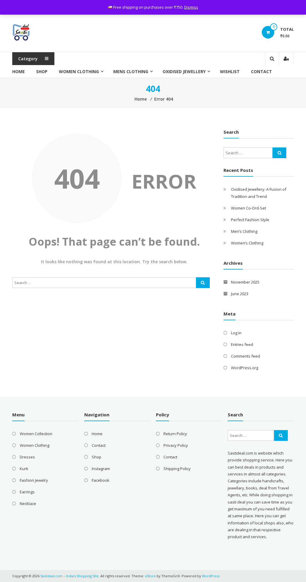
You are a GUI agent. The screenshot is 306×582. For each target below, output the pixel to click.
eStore (150, 576)
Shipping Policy (177, 468)
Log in (236, 332)
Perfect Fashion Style (250, 219)
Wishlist (230, 71)
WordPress (210, 576)
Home (18, 71)
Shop (42, 71)
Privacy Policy (175, 445)
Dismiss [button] (191, 7)
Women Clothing (79, 71)
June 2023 (239, 293)
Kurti (24, 468)
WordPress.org (244, 367)
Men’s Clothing (244, 231)
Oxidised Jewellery (184, 71)
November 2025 (245, 282)
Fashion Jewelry (34, 480)
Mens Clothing (130, 71)
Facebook (100, 480)
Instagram (101, 468)
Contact (261, 71)
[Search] (203, 282)
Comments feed (245, 356)
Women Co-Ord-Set (248, 208)
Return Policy (175, 433)
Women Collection (36, 433)
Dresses (27, 457)
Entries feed (242, 344)
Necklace (28, 503)
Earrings (27, 492)
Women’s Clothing (247, 243)
